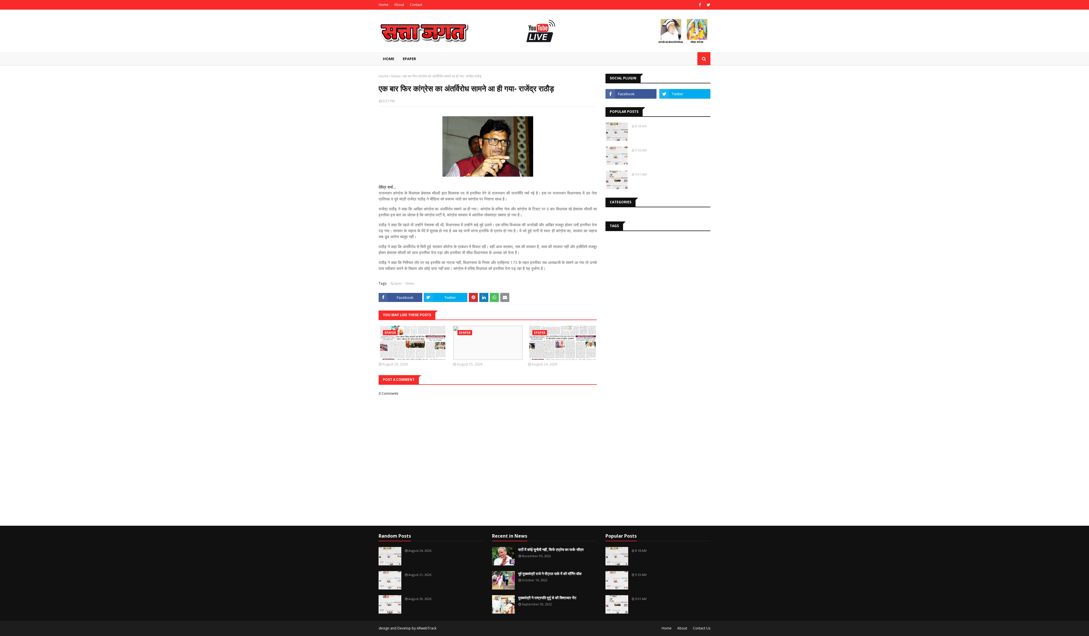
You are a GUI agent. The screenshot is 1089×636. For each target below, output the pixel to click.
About (399, 4)
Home (384, 4)
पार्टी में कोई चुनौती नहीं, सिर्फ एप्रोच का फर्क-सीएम (551, 549)
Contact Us (701, 628)
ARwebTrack (426, 628)
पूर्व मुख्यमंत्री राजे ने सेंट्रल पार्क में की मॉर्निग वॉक (550, 573)
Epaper (396, 283)
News (395, 76)
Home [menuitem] (388, 58)
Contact (416, 4)
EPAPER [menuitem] (409, 58)
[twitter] (707, 5)
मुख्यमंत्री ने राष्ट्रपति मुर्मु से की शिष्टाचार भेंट (547, 597)
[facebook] (699, 5)
